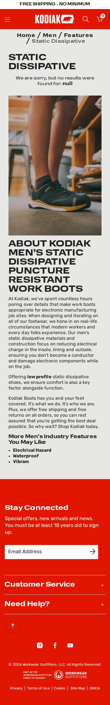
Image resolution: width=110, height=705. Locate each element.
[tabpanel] (55, 81)
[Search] (85, 19)
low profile (39, 377)
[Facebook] (55, 646)
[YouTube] (70, 646)
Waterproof (26, 456)
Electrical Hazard (32, 450)
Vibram (21, 462)
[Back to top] (12, 624)
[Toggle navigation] (7, 19)
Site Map (78, 688)
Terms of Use (38, 688)
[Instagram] (40, 646)
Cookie (59, 688)
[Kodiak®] (55, 19)
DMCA (94, 688)
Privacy (16, 688)
